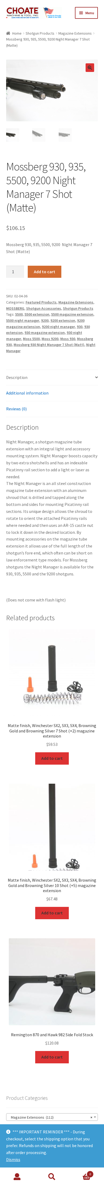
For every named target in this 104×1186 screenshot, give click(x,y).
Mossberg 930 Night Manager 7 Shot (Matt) (49, 344)
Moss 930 (67, 338)
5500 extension (37, 314)
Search (52, 1177)
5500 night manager (22, 320)
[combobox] (52, 1117)
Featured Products (41, 302)
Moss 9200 (50, 338)
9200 (45, 320)
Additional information (27, 393)
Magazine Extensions (75, 33)
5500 (19, 314)
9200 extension (62, 320)
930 (79, 326)
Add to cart (44, 271)
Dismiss (13, 1159)
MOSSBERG (15, 308)
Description (16, 377)
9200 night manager (58, 326)
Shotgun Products (40, 33)
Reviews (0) (16, 408)
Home (17, 33)
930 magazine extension (45, 332)
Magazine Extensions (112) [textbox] (51, 1117)
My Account (17, 1177)
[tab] (52, 378)
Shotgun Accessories (43, 308)
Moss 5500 (31, 338)
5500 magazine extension (72, 314)
